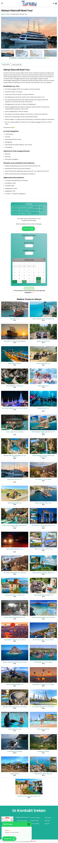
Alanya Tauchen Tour (43, 408)
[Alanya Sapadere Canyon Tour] (14, 376)
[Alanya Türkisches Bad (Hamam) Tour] (14, 608)
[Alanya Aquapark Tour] (43, 719)
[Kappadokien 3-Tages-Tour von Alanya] (43, 675)
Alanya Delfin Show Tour (14, 729)
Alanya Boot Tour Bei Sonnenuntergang (15, 341)
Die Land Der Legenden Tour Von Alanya (43, 706)
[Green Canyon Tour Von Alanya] (14, 422)
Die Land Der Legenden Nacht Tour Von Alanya (14, 408)
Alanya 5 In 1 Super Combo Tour (43, 549)
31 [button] (14, 282)
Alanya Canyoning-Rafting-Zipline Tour (43, 572)
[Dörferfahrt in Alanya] (43, 742)
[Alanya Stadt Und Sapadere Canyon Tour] (29, 786)
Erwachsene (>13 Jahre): (29, 235)
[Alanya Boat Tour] (14, 309)
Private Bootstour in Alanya (14, 751)
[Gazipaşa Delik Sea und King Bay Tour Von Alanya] (14, 446)
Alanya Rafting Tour (43, 386)
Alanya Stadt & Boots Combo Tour (14, 595)
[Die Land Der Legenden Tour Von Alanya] (43, 697)
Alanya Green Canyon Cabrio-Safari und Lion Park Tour (14, 526)
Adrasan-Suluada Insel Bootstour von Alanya (14, 662)
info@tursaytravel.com (22, 817)
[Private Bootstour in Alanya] (14, 742)
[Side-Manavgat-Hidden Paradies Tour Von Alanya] (43, 422)
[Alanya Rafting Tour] (43, 376)
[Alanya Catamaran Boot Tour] (43, 493)
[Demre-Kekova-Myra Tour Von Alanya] (43, 630)
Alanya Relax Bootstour (14, 363)
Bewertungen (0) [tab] (16, 64)
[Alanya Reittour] (14, 764)
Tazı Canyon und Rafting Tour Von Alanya (14, 572)
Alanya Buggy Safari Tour (15, 503)
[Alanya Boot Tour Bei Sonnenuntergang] (14, 331)
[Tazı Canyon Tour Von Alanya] (43, 470)
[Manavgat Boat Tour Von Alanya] (43, 652)
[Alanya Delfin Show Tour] (14, 719)
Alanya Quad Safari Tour (43, 363)
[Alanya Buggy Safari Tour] (14, 493)
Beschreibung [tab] (6, 64)
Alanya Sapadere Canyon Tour (14, 386)
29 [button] (38, 279)
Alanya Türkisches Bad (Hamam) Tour (14, 617)
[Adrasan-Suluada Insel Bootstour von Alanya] (14, 652)
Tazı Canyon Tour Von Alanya (43, 479)
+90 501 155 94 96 (22, 821)
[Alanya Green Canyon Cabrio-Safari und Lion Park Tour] (14, 516)
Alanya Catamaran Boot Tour (43, 503)
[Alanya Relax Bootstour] (14, 354)
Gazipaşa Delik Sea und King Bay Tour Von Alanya (14, 456)
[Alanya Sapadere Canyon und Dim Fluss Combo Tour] (43, 446)
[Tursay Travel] (29, 3)
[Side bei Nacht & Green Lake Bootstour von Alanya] (43, 516)
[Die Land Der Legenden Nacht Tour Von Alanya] (14, 398)
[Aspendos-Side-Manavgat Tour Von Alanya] (14, 697)
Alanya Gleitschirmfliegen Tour (14, 684)
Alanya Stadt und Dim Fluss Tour (43, 773)
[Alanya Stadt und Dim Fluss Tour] (43, 764)
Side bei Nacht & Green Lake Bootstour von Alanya (43, 526)
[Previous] (4, 32)
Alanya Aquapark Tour (43, 729)
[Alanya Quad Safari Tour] (43, 354)
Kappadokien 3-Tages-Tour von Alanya (43, 684)
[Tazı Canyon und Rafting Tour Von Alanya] (14, 563)
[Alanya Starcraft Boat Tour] (14, 470)
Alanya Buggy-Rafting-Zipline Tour (43, 595)
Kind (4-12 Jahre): (29, 243)
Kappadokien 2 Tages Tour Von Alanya (14, 639)
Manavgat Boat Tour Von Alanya (43, 662)
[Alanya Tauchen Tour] (43, 398)
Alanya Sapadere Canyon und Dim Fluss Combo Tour (43, 456)
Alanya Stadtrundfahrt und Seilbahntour (43, 319)
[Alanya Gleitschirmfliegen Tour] (14, 675)
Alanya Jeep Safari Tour (43, 341)
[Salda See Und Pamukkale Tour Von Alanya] (43, 608)
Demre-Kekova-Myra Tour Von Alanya (43, 639)
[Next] (53, 32)
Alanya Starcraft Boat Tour (14, 479)
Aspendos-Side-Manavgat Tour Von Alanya (15, 706)
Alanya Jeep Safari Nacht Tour (14, 549)
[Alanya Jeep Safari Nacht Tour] (14, 539)
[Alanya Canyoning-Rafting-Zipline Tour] (43, 563)
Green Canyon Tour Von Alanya (14, 432)
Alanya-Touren (5, 14)
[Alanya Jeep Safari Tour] (43, 331)
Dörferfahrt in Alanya (43, 751)
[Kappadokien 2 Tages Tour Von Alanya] (14, 630)
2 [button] (24, 282)
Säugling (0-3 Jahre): (29, 250)
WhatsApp (26, 228)
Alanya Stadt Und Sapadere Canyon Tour (29, 796)
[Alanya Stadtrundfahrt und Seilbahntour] (43, 309)
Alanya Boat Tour (14, 319)
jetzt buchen (29, 288)
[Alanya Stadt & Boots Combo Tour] (14, 585)
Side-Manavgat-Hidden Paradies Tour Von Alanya (43, 432)
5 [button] (38, 282)
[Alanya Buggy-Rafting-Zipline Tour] (43, 585)
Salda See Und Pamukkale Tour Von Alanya (43, 617)
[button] (2, 3)
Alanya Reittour (15, 773)
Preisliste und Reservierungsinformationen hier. (27, 58)
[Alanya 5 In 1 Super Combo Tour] (43, 539)
